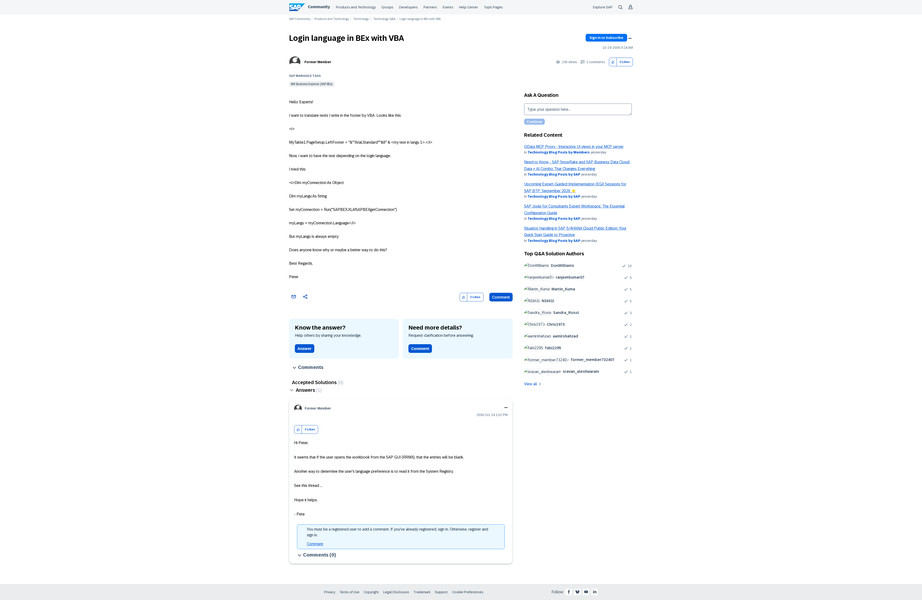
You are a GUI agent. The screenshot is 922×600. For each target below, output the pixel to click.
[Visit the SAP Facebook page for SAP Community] (569, 592)
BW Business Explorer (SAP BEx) (311, 84)
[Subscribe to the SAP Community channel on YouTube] (586, 592)
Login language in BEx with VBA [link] (420, 19)
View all (530, 384)
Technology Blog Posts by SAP (554, 174)
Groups (387, 7)
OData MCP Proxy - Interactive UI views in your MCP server (574, 147)
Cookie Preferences (467, 592)
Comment (501, 297)
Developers (408, 7)
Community (319, 7)
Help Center (468, 7)
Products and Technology (356, 7)
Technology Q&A (384, 19)
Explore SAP (603, 7)
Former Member (317, 62)
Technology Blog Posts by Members (559, 152)
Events (448, 7)
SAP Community (299, 19)
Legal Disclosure (396, 592)
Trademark (422, 592)
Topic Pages (493, 7)
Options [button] (630, 38)
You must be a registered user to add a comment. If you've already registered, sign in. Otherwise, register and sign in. (397, 532)
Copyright (371, 592)
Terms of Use (349, 592)
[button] (613, 62)
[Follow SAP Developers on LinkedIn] (595, 592)
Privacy (329, 592)
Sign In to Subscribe (606, 38)
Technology (361, 19)
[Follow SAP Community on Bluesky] (577, 592)
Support (441, 592)
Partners (430, 7)
